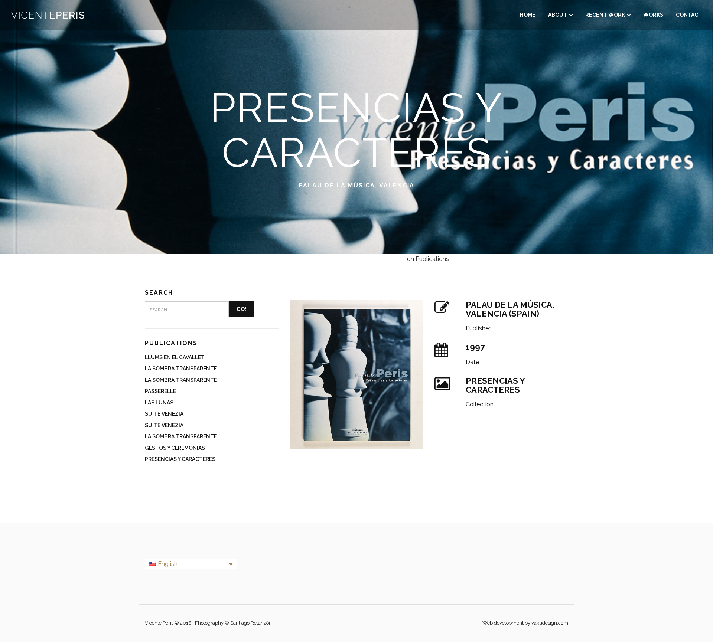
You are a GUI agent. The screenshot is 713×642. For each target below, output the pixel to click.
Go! (241, 309)
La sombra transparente (181, 368)
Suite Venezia (164, 414)
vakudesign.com (549, 623)
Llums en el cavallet (175, 357)
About (557, 15)
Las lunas (159, 403)
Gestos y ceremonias (175, 448)
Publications (432, 258)
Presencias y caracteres (180, 459)
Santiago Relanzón (251, 623)
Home (527, 15)
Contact (356, 49)
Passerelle (160, 391)
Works (356, 30)
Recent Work (605, 15)
